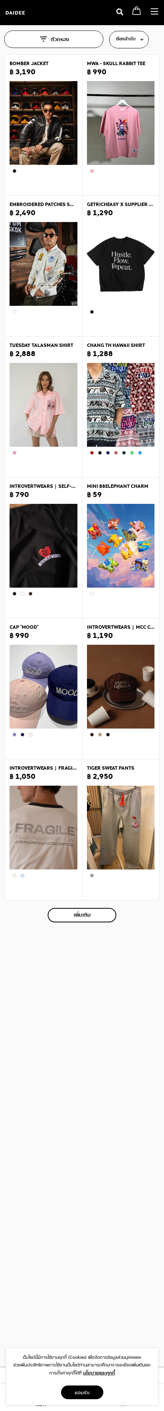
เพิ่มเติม (82, 915)
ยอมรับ (82, 1392)
